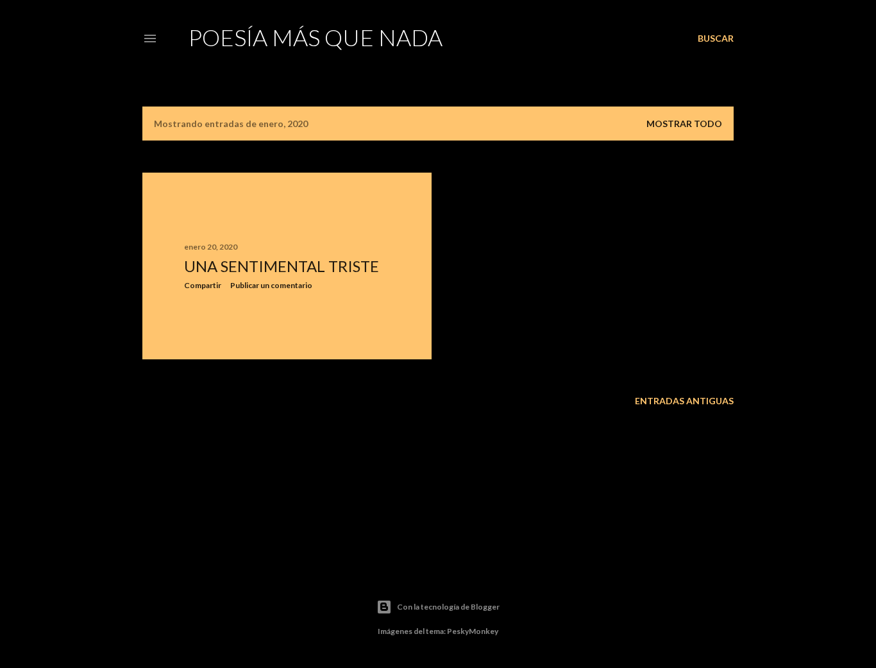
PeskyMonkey (472, 631)
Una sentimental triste (281, 266)
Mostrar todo (684, 123)
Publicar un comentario (271, 285)
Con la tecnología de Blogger (448, 607)
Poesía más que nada (315, 37)
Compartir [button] (202, 285)
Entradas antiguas (684, 400)
